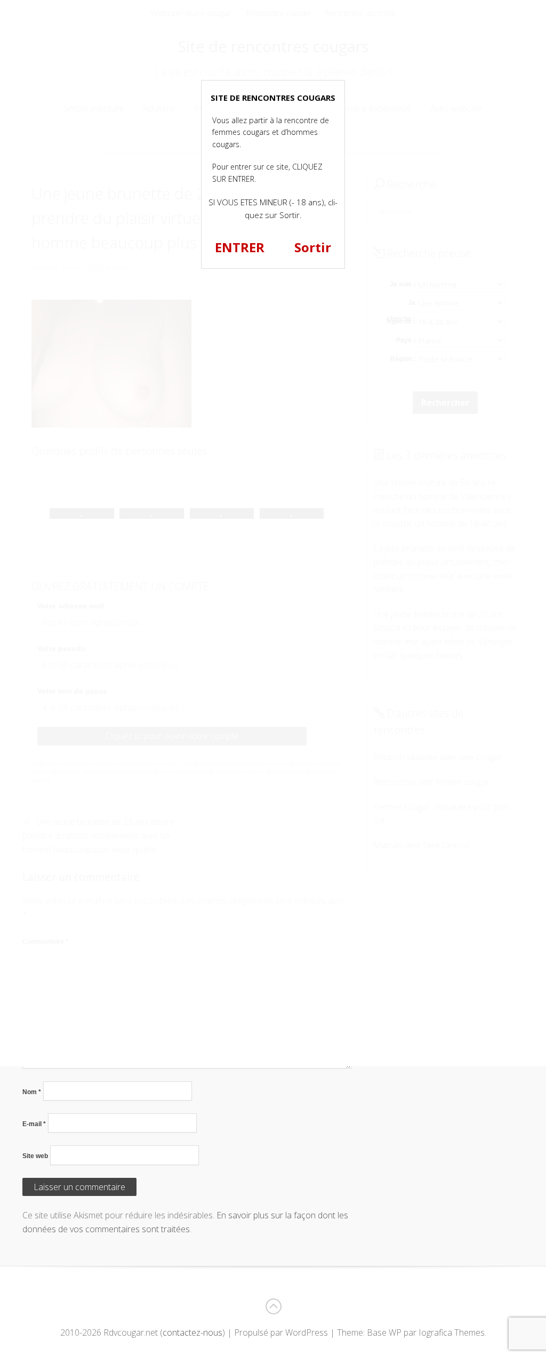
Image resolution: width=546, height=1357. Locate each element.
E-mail (34, 1124)
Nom (31, 1092)
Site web (35, 1156)
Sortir (312, 247)
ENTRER (239, 247)
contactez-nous (192, 1332)
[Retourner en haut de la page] (273, 1306)
